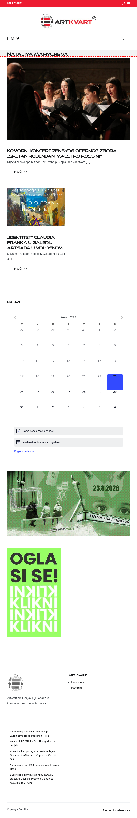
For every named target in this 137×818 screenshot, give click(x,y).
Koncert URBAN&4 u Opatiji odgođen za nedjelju (32, 743)
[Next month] (122, 317)
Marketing (76, 687)
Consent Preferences (116, 810)
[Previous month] (15, 317)
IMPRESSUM (14, 3)
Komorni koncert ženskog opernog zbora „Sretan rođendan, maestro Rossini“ (62, 152)
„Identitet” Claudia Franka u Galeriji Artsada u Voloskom (35, 241)
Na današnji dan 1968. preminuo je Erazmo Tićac (34, 766)
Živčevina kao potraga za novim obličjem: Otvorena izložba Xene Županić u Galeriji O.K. (33, 755)
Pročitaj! (21, 171)
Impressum (77, 682)
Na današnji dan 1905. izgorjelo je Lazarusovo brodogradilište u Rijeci (29, 733)
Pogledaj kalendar (24, 451)
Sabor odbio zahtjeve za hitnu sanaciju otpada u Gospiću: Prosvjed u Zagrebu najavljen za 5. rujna (32, 778)
